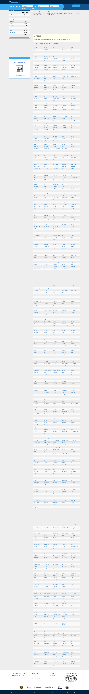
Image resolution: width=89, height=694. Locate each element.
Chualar (72, 175)
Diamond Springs (37, 222)
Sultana (45, 601)
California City (36, 140)
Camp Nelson (46, 148)
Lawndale (36, 376)
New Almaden (73, 444)
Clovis (63, 184)
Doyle (35, 228)
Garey (63, 296)
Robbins (54, 542)
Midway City (36, 420)
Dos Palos (64, 224)
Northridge (73, 455)
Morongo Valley (47, 435)
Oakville (63, 460)
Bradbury (35, 123)
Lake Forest (73, 368)
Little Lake (46, 383)
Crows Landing (73, 204)
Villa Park (45, 637)
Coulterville (73, 197)
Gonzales (36, 305)
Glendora (35, 303)
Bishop (45, 109)
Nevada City (64, 444)
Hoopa (63, 332)
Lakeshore (36, 372)
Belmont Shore (56, 98)
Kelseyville (64, 350)
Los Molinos (73, 392)
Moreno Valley (73, 433)
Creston (45, 204)
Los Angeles (46, 392)
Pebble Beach (55, 482)
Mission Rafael (46, 424)
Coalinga (45, 186)
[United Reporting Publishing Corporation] (21, 687)
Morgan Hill (36, 435)
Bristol (35, 127)
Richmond (73, 535)
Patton (72, 480)
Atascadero (36, 80)
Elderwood (73, 244)
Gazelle (54, 299)
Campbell (72, 148)
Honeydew (46, 332)
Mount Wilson (46, 440)
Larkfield (45, 374)
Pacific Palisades (74, 471)
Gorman (54, 305)
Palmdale (45, 475)
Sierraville (63, 584)
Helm (72, 323)
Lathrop (63, 374)
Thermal (72, 612)
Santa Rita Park (56, 573)
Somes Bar (64, 588)
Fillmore (63, 262)
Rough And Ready (74, 546)
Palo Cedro (64, 475)
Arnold (45, 76)
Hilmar (63, 328)
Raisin (54, 507)
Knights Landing (47, 356)
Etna (54, 253)
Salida (54, 550)
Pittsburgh (64, 493)
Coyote (72, 199)
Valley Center (36, 633)
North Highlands (37, 453)
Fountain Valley (37, 288)
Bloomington (55, 111)
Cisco (54, 177)
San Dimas (46, 557)
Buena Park (46, 131)
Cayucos (45, 166)
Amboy (45, 65)
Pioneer (72, 491)
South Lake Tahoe (37, 593)
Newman (45, 449)
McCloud (45, 411)
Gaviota (45, 299)
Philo (63, 487)
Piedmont (36, 489)
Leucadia (72, 379)
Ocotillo (63, 462)
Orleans (72, 469)
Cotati (45, 197)
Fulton (54, 294)
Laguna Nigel (64, 365)
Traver (72, 618)
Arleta (72, 74)
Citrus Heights (64, 177)
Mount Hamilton (56, 438)
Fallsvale (54, 257)
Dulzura (35, 230)
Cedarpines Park (37, 168)
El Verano (63, 244)
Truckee (72, 621)
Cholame (55, 175)
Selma (45, 579)
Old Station (36, 464)
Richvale (35, 537)
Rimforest (55, 537)
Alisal (63, 56)
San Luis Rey (46, 564)
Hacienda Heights (56, 316)
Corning (63, 193)
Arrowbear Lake (65, 76)
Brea (35, 125)
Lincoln (54, 381)
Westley (35, 652)
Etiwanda (45, 253)
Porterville (46, 502)
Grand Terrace (36, 308)
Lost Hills (63, 394)
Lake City (55, 368)
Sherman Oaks (73, 582)
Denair (63, 217)
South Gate (73, 590)
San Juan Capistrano (48, 562)
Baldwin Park (55, 87)
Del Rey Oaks (64, 215)
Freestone (36, 290)
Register (49, 2)
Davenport (46, 213)
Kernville (45, 352)
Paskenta (54, 480)
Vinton (72, 637)
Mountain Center (56, 440)
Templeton (36, 612)
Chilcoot (54, 173)
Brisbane (72, 125)
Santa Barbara (73, 568)
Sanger (54, 568)
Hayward (72, 321)
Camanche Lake (37, 146)
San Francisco (64, 557)
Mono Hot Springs (74, 427)
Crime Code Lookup (36, 678)
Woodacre (73, 659)
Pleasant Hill (46, 498)
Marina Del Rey (65, 407)
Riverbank (72, 539)
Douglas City (46, 226)
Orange (54, 467)
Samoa (45, 553)
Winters (45, 659)
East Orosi (72, 235)
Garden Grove (36, 296)
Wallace (63, 641)
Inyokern (63, 341)
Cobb (63, 186)
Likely (45, 381)
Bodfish (35, 116)
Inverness (55, 341)
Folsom (35, 266)
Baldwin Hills (46, 87)
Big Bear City (46, 105)
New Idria (35, 447)
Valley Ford (46, 633)
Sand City (46, 568)
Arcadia (35, 74)
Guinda (35, 316)
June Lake (55, 348)
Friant (63, 292)
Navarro (54, 444)
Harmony (63, 319)
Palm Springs (36, 475)
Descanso (72, 217)
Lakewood (64, 372)
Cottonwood (64, 197)
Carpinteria (46, 159)
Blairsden (72, 109)
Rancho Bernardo (37, 524)
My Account (71, 2)
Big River (45, 107)
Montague (46, 429)
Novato (45, 458)
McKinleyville (64, 411)
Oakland (45, 460)
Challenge (36, 170)
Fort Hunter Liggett (65, 268)
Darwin (35, 213)
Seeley (72, 577)
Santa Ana (63, 568)
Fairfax (54, 255)
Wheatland (73, 652)
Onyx (45, 467)
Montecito (46, 431)
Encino (45, 250)
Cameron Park (64, 146)
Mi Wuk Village (65, 418)
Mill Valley (64, 420)
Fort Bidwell (46, 268)
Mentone (72, 415)
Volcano (54, 641)
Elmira (35, 248)
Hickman (45, 328)
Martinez (54, 409)
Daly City (45, 210)
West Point (46, 650)
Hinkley (35, 330)
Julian (45, 348)
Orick (54, 469)
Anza (71, 69)
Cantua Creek (46, 153)
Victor (54, 635)
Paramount (73, 478)
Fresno (54, 292)
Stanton (63, 596)
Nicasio (72, 449)
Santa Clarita (46, 570)
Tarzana (63, 607)
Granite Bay (46, 308)
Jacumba (72, 343)
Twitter (22, 675)
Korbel (63, 356)
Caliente (72, 138)
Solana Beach (36, 588)
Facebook (16, 675)
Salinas (63, 550)
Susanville (36, 605)
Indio (35, 341)
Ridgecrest (46, 537)
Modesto (72, 424)
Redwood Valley (65, 533)
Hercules (45, 325)
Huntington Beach (37, 336)
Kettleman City (64, 352)
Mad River (72, 399)
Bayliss (35, 94)
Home (31, 2)
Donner (45, 224)
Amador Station (37, 65)
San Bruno (46, 555)
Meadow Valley (37, 413)
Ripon (63, 539)
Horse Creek (46, 334)
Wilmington (46, 656)
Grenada (45, 312)
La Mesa (35, 361)
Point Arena (73, 498)
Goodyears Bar (47, 305)
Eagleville (63, 233)
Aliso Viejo (73, 56)
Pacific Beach (64, 471)
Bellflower (73, 96)
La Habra (54, 359)
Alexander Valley (47, 56)
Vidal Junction (73, 635)
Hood (54, 332)
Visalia (35, 641)
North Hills (46, 453)
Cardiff (35, 157)
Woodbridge (36, 661)
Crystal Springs (37, 206)
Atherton (45, 80)
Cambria (54, 146)
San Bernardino (37, 555)
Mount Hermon (65, 438)
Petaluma (63, 484)
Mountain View (47, 442)
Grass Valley (64, 308)
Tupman (72, 623)
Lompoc (72, 388)
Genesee (63, 299)
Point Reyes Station (37, 500)
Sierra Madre (55, 584)
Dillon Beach (46, 222)
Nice (35, 451)
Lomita (63, 388)
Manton (63, 403)
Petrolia (72, 484)
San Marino (64, 564)
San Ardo (72, 553)
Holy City (63, 330)
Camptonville (55, 150)
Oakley (54, 460)
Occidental (73, 460)
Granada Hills (73, 305)
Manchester (36, 403)
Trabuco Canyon (47, 618)
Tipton (35, 616)
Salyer (35, 553)
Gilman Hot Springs (37, 301)
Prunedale (64, 504)
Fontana (45, 266)
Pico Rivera (73, 487)
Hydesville (73, 336)
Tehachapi (46, 609)
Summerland (55, 601)
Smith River (64, 586)
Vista (45, 641)
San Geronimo (36, 559)
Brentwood (46, 125)
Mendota (45, 415)
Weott (72, 645)
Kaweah (35, 350)
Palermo (63, 473)
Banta (63, 89)
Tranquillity (64, 618)
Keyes (72, 352)
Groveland (73, 312)
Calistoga (35, 144)
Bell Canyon (55, 96)
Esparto (72, 250)
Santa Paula (46, 573)
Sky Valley (46, 586)
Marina (54, 407)
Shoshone (46, 584)
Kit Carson (55, 354)
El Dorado (72, 239)
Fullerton (45, 294)
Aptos (54, 71)
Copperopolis (46, 193)
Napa (35, 444)
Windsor (35, 659)
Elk (53, 246)
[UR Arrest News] (59, 687)
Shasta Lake (36, 582)
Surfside (72, 603)
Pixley (72, 493)
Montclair (63, 429)
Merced (35, 418)
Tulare (45, 623)
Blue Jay (72, 111)
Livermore (36, 385)
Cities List (37, 2)
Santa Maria (73, 570)
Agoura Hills (36, 51)
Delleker (54, 217)
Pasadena (46, 480)
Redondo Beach (37, 533)
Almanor (63, 58)
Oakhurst (35, 460)
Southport (64, 593)
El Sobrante (46, 244)
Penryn (35, 484)
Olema (45, 464)
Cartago (63, 159)
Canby (63, 150)
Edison (72, 237)
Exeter (72, 253)
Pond (54, 500)
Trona (63, 621)
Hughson (55, 334)
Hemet (35, 325)
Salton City (73, 550)
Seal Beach (55, 577)
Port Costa (73, 500)
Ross (54, 546)
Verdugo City (46, 635)
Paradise (63, 478)
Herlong (54, 325)
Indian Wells (73, 339)
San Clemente (73, 555)
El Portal (72, 242)
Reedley (72, 533)
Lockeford (55, 385)
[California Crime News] (49, 687)
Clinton (35, 184)
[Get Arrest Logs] (38, 687)
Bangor (45, 89)
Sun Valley (73, 601)
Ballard (72, 87)
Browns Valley (36, 129)
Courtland (36, 199)
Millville (35, 422)
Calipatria (72, 140)
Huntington (73, 334)
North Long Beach (65, 453)
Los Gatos (64, 392)
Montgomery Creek (74, 431)
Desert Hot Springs (47, 219)
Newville (63, 449)
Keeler (45, 350)
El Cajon (45, 239)
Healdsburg (36, 323)
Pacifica (35, 473)
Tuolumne (55, 623)
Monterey (55, 431)
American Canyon (56, 65)
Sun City (63, 601)
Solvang (54, 588)
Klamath (63, 354)
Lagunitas (35, 368)
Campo (35, 150)
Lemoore (63, 379)
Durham (35, 233)
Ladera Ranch (73, 363)
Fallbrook (35, 257)
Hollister (45, 330)
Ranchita (72, 507)
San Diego (36, 557)
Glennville (55, 303)
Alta (53, 60)
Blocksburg (36, 111)
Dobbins (35, 224)
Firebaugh (36, 264)
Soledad (45, 588)
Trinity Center (55, 621)
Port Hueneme (36, 502)
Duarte (54, 228)
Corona (72, 193)
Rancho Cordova (56, 524)
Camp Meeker (36, 148)
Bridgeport (55, 125)
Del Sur (72, 215)
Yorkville (72, 663)
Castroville (64, 164)
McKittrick (72, 411)
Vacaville (54, 631)
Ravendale (36, 530)
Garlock (72, 296)
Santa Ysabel (46, 575)
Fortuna (63, 285)
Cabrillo (35, 138)
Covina (54, 199)
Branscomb (64, 123)
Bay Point (72, 91)
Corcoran (55, 193)
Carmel (63, 157)
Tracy (54, 618)
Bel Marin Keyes (74, 94)
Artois (54, 78)
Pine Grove (73, 489)
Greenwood (36, 312)
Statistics (43, 2)
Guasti (54, 314)
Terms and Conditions (25, 692)
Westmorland (55, 652)
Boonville (63, 118)
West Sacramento (56, 650)
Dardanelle (73, 210)
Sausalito (72, 575)
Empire (72, 248)
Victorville (64, 635)
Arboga (63, 71)
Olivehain (55, 464)
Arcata (45, 74)
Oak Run (63, 458)
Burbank (63, 131)
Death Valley (73, 213)
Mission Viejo (55, 424)
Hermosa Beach (65, 325)
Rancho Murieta (37, 527)
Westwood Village (65, 652)
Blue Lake (36, 114)
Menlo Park (64, 415)
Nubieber (55, 458)
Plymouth (63, 498)
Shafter (63, 579)
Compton (72, 190)
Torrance (35, 618)
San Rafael (64, 566)
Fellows (63, 259)
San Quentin (55, 566)
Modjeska (36, 427)
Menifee (54, 415)
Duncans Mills (46, 230)
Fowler (54, 288)
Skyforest (55, 586)
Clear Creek (73, 179)
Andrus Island (55, 67)
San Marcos (55, 564)
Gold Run (63, 303)
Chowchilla (64, 175)
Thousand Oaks (47, 614)
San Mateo (36, 566)
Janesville (55, 345)
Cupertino (72, 206)
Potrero (63, 502)
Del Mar (35, 215)
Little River (55, 383)
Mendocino (36, 415)
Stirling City (55, 598)
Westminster (46, 652)
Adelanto (72, 47)
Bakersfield (73, 85)
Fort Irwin (72, 268)
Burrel (54, 134)
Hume (63, 334)
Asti (71, 78)
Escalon (54, 250)
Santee (54, 575)
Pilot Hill (63, 489)
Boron (72, 118)
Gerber (72, 299)
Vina (54, 637)
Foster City (73, 285)
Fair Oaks (35, 255)
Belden (35, 96)
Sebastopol (64, 577)
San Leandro (55, 562)
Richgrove (64, 535)
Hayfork (63, 321)
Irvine (72, 341)
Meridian (45, 418)
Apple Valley (36, 71)
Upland (35, 631)
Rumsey (54, 548)
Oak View (72, 458)
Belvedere (64, 98)
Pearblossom (46, 482)
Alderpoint (36, 56)
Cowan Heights (65, 199)
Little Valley (64, 383)
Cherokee (64, 170)
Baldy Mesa (64, 87)
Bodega (63, 114)
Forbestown (55, 266)
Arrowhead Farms (74, 76)
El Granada (46, 242)
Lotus (72, 394)
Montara (54, 429)
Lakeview (55, 372)
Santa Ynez (36, 575)
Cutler (35, 208)
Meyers (54, 418)
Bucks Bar (64, 129)
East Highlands (37, 235)
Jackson (63, 343)
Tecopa (35, 609)
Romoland (55, 544)
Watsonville (73, 643)
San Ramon (73, 566)
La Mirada (46, 361)
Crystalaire (46, 206)
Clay (54, 179)
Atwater (54, 80)
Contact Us (64, 2)
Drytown (45, 228)
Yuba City (55, 665)
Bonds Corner (64, 116)
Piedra (45, 489)
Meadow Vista (46, 413)
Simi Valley (36, 586)
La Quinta (35, 363)
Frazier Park (64, 288)
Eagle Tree (55, 233)
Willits (72, 654)
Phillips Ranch (46, 487)
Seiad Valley (36, 579)
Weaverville (36, 645)
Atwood (63, 80)
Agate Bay (64, 49)
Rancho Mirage (73, 524)
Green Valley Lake (47, 310)
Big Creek (64, 105)
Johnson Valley (74, 345)
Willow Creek (36, 656)
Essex (35, 253)
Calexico (63, 138)
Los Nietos (36, 394)
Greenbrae (55, 310)
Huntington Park (47, 336)
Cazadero (55, 166)
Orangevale (73, 467)
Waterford (64, 643)
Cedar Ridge (73, 166)
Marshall (45, 409)
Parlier (35, 480)
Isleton (45, 343)
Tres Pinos (36, 621)
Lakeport (72, 370)
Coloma (72, 188)
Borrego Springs (37, 120)
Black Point (55, 109)
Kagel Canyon (73, 348)
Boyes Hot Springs (74, 120)
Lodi (71, 385)
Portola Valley (55, 502)
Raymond (46, 530)
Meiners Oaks (73, 413)
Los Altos (35, 392)
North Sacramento (47, 455)
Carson (54, 159)
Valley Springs (56, 633)
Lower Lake (36, 396)
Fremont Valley (56, 290)
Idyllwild (35, 339)
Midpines (72, 418)
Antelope (55, 69)
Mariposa (35, 409)
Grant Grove (55, 308)
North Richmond (37, 455)
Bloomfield (46, 111)
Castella (45, 164)
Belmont (45, 98)
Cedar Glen (64, 166)
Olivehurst (64, 464)
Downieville (73, 226)
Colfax (54, 188)
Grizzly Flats (64, 312)
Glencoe (63, 301)
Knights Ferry (36, 356)
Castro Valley (55, 164)
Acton (54, 47)
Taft (71, 605)
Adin (35, 49)
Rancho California (47, 524)
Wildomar (64, 654)
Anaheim (63, 65)
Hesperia (72, 325)
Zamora (35, 667)
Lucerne (54, 396)
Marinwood (73, 407)
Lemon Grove (55, 379)
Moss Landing (73, 435)
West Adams (36, 647)
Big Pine (35, 107)
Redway (45, 533)
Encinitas (35, 250)
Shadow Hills (55, 579)
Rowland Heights (47, 548)
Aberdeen (36, 47)
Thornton (35, 614)
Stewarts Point (36, 598)
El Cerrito (63, 239)
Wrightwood (73, 661)
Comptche (64, 190)
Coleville (45, 188)
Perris (45, 484)
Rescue (35, 535)
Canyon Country (65, 153)
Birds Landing (36, 109)
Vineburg (63, 637)
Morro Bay (55, 435)
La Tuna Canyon (47, 363)
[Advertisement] (19, 47)
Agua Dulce (55, 51)
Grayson (35, 310)
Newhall (35, 449)
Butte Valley (46, 136)
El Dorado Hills (37, 242)
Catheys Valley (37, 166)
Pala (54, 473)
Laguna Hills (55, 365)
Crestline (35, 204)
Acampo (45, 47)
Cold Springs (36, 188)
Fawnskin (35, 259)
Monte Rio (73, 429)
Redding (63, 530)
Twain (54, 626)
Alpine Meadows (47, 60)
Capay (45, 155)
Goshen (63, 305)
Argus (54, 74)
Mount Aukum (36, 438)
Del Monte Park (47, 215)
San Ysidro (36, 568)
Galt (62, 294)
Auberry (72, 80)
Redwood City (56, 533)
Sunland (35, 603)
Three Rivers (64, 614)
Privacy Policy (53, 677)
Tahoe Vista (46, 607)
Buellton (35, 131)
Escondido (64, 250)
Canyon (54, 153)
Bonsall (54, 118)
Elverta (45, 248)
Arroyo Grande (37, 78)
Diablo (54, 219)
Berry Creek (73, 100)
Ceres (63, 168)
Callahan (45, 144)
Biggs (63, 107)
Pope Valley (64, 500)
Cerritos (72, 168)
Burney (35, 134)
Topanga (63, 616)
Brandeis (54, 123)
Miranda (72, 422)
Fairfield (63, 255)
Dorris (54, 224)
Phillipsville (55, 487)
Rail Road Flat (46, 507)
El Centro (55, 239)
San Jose (72, 559)
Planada (54, 495)
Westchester (73, 650)
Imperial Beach (65, 339)
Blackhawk (64, 109)
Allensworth (55, 58)
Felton (72, 259)
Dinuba (54, 222)
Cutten (45, 208)
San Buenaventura (56, 555)
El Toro (54, 244)
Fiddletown (46, 262)
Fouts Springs (46, 288)
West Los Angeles (37, 650)
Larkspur (54, 374)
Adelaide (63, 47)
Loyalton (45, 396)
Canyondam (36, 155)
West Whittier (64, 650)
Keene (54, 350)
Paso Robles (64, 480)
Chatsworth (55, 170)
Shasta (72, 579)
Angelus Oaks (73, 67)
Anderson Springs (47, 67)
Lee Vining (64, 376)
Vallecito (63, 631)
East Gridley (73, 233)
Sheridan (63, 582)
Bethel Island (36, 103)
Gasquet (35, 299)
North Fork (73, 451)
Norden (63, 451)
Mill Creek (55, 420)
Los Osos (55, 394)
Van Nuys (63, 633)
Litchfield (35, 383)
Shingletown (36, 584)
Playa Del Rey (73, 495)
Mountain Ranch (37, 442)
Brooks (72, 127)
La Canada (36, 359)
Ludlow (72, 396)
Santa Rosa (64, 573)
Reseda (45, 535)
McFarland (55, 411)
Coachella (36, 186)
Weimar (45, 645)
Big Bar (63, 103)
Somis (72, 588)
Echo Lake (55, 237)
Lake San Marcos (56, 370)
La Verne (54, 363)
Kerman (35, 352)
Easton (45, 237)
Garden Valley (46, 296)
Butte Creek (73, 134)
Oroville (45, 471)
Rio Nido (35, 539)
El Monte (54, 242)
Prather (45, 504)
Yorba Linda (64, 663)
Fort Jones (36, 285)
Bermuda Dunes (65, 100)
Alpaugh (72, 58)
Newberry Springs (56, 447)
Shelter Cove (55, 582)
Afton (54, 49)
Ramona (63, 507)
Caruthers (72, 159)
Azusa (45, 85)
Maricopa (35, 407)
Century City (55, 168)
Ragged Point (36, 507)
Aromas (54, 76)
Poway (35, 504)
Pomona (45, 500)
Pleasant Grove (37, 498)
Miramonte (64, 422)
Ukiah (54, 628)
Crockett (54, 204)
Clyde (72, 184)
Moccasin (63, 424)
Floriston (72, 264)
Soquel (45, 590)
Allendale (46, 58)
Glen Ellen (55, 301)
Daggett (72, 208)
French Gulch (36, 292)
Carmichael (36, 159)
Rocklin (63, 542)
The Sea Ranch (65, 612)
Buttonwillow (55, 136)
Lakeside (45, 372)
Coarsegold (55, 186)
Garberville (73, 294)
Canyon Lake (73, 153)
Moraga (54, 433)
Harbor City (55, 319)
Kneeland (72, 354)
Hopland (72, 332)
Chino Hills (46, 175)
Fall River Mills (73, 255)
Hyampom (64, 336)
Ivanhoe (54, 343)
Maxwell (72, 409)
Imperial (54, 339)
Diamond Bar (73, 219)
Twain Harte (64, 626)
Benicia (35, 100)
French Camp (64, 290)
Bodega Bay (73, 114)
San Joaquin (64, 559)
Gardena (54, 296)
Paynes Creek (36, 482)
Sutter (45, 605)
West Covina (55, 647)
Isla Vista (35, 343)
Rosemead (36, 546)
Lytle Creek (55, 399)
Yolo (54, 663)
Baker (63, 85)
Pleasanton (55, 498)
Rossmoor (64, 546)
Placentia (35, 495)
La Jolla (72, 359)
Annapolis (46, 69)
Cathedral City (73, 164)
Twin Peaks (46, 628)
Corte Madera (73, 195)
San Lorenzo (64, 562)
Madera (45, 401)
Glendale (72, 301)
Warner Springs (47, 643)
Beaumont (55, 94)
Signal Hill (72, 584)
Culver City (64, 206)
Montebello (36, 431)
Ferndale (35, 262)
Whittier (54, 654)
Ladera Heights (65, 363)
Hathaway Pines (37, 321)
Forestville (73, 266)
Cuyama (54, 208)
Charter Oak (46, 170)
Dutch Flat (46, 233)
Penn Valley (64, 482)
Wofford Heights (65, 659)
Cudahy (54, 206)
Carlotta (45, 157)
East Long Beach (56, 235)
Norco (54, 451)
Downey (63, 226)
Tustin (45, 626)
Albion (72, 54)
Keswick (54, 352)
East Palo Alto (36, 237)
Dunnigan (63, 230)
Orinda (63, 469)
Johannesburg (64, 345)
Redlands (72, 530)
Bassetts (63, 91)
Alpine (35, 60)
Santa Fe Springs (65, 570)
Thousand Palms (56, 614)
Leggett (35, 379)
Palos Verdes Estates (48, 478)
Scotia (35, 577)
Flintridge (63, 264)
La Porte (63, 361)
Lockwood (64, 385)
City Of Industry (74, 177)
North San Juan (56, 455)
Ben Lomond (73, 98)
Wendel (63, 645)
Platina (63, 495)
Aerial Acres (46, 49)
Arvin (63, 78)
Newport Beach (56, 449)
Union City (64, 628)
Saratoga (63, 575)
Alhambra (55, 56)
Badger (54, 85)
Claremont (36, 179)
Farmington (73, 257)
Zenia (45, 667)
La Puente (72, 361)
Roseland (72, 544)
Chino (35, 175)
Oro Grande (36, 471)
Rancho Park (55, 527)
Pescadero (55, 484)
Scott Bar (45, 577)
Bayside (45, 94)
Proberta (54, 504)
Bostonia (45, 120)
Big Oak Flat (73, 105)
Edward (35, 239)
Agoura (72, 49)
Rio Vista (54, 539)
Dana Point (55, 210)
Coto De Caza (55, 197)
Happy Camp (46, 319)
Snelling (72, 586)
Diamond (63, 219)
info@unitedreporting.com (15, 692)
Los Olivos (46, 394)
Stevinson (72, 596)
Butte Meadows (37, 136)
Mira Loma (55, 422)
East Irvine (46, 235)
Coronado (46, 195)
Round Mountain (37, 548)
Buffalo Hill (55, 131)
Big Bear (35, 105)
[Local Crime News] (29, 687)
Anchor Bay (73, 65)
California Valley (56, 140)
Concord (35, 193)
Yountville (36, 665)
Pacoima (45, 473)
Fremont (45, 290)
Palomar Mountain (37, 478)
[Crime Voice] (67, 687)
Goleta (72, 303)
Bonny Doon (46, 118)
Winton (54, 659)
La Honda (63, 359)
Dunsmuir (72, 230)
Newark (45, 447)
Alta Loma (72, 60)
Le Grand (55, 376)
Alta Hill (63, 60)
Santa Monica (36, 573)
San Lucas (72, 562)
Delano (35, 217)
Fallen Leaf (46, 257)
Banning (54, 89)
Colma (63, 188)
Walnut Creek (36, 643)
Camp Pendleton (56, 148)
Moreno (63, 433)
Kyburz (72, 356)
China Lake (64, 173)
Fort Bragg (55, 268)
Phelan (35, 487)
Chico (45, 173)
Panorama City (56, 478)
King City (35, 354)
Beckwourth (64, 94)
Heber (45, 323)
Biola (71, 107)
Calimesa (63, 140)
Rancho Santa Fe (65, 527)
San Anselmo (64, 553)
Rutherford (64, 548)
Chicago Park (36, 173)
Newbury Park (64, 447)
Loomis (54, 390)
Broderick (55, 127)
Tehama (54, 609)
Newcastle (73, 447)
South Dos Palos (65, 590)
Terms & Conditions (53, 675)
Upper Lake (46, 631)
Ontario (35, 467)
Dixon (72, 222)
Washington (55, 643)
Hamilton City (73, 316)
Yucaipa (63, 665)
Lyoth (45, 399)
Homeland (73, 330)
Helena (54, 323)
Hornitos (35, 334)
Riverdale (35, 542)
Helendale (64, 323)
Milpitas (45, 422)
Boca (54, 114)
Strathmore (36, 601)
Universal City (73, 628)
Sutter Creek (55, 605)
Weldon (54, 645)
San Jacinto (55, 559)
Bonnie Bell (36, 118)
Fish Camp (46, 264)
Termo (45, 612)
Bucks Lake (73, 129)
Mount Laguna (73, 438)
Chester (72, 170)
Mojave (54, 427)
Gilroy (45, 301)
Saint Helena (46, 550)
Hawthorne (55, 321)
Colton (35, 190)
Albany (63, 54)
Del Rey (54, 215)
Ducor (72, 228)
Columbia (46, 190)
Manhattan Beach (47, 403)
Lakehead (63, 370)
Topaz (72, 616)
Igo (44, 339)
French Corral (73, 290)
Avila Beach (36, 85)
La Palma (55, 361)
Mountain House (65, 440)
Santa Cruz (55, 570)
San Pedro (46, 566)
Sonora (35, 590)
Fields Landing (56, 262)
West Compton (47, 647)
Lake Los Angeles (47, 370)
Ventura (35, 635)
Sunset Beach (64, 603)
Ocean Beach (36, 462)
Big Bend (55, 105)
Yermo (35, 663)
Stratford (72, 598)
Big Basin (72, 103)
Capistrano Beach (65, 155)
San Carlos (64, 555)
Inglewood (46, 341)
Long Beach (36, 390)
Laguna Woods (74, 365)
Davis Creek (64, 213)
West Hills (64, 647)
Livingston (46, 385)
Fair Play (45, 255)
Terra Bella (55, 612)
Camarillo (46, 146)
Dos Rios (72, 224)
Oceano (45, 462)
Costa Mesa (36, 197)
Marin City (46, 407)
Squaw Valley (46, 596)
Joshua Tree (36, 348)
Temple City (73, 609)
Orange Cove (64, 467)
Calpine (63, 144)
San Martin (73, 564)
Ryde (72, 548)
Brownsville (46, 129)
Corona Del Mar (37, 195)
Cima (45, 177)
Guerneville (73, 314)
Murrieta (63, 442)
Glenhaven (46, 303)
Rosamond (64, 544)
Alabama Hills (36, 54)
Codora (72, 186)
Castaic (35, 164)
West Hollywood (74, 647)
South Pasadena (47, 593)
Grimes (54, 312)
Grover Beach (36, 314)
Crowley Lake (64, 204)
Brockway (46, 127)
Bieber (54, 103)
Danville (63, 210)
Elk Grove (72, 246)
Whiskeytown (36, 654)
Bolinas (45, 116)
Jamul (45, 345)
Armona (35, 76)
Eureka (63, 253)
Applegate (46, 71)
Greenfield (64, 310)
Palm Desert (73, 473)
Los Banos (55, 392)
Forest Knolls (64, 266)
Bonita (72, 116)
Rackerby (72, 504)
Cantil (35, 153)
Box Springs (64, 120)
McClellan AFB (37, 411)
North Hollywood (56, 453)
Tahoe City (36, 607)
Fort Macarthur (47, 285)
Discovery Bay (64, 222)
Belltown (35, 98)
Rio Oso (45, 539)
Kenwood (72, 350)
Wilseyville (55, 656)
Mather (63, 409)
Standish (54, 596)
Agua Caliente (46, 51)
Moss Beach (64, 435)
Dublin (63, 228)
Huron (54, 336)
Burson (63, 134)
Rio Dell (63, 537)
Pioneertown (36, 493)
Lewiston (35, 381)
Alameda (45, 54)
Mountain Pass (73, 440)
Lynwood (35, 399)
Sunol (54, 603)
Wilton (63, 656)
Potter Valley (73, 502)
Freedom (72, 288)
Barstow (35, 91)
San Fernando (55, 557)
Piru (44, 493)
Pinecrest (45, 491)
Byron (63, 136)
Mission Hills (36, 424)
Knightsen (55, 356)
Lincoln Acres (64, 381)
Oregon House (47, 469)
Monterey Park (64, 431)
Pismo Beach (55, 493)
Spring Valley (73, 593)
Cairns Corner (46, 138)
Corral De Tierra (56, 195)
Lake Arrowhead (47, 368)
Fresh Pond (46, 292)
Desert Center (36, 219)
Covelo (45, 199)
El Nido (63, 242)
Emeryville (64, 248)
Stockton (63, 598)
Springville (36, 596)
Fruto (35, 294)
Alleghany (36, 58)
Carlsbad (55, 157)
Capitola (72, 155)
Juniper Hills (64, 348)
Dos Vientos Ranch (37, 226)
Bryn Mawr (55, 129)
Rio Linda (72, 537)
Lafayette (35, 365)
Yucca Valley (73, 665)
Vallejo (72, 631)
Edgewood (64, 237)
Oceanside (55, 462)
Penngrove (73, 482)
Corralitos (64, 195)
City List (35, 675)
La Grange (46, 359)
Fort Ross (55, 285)
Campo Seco (46, 150)
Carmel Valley (73, 157)
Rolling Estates (37, 544)
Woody (63, 661)
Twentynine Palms (74, 626)
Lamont (72, 372)
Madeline (35, 401)
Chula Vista (36, 177)
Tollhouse (46, 616)
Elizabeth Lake (46, 246)
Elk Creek (63, 246)
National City (46, 444)
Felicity (54, 259)
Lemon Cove (46, 379)
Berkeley (54, 100)
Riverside (45, 542)
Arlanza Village (65, 74)
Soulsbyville (55, 590)
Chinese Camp (73, 173)
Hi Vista (35, 328)
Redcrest (55, 530)
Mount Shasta (36, 440)
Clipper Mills (55, 184)
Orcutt (35, 469)
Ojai (71, 462)
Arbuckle (72, 71)
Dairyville (35, 210)
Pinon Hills (64, 491)
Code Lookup (56, 2)
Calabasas (55, 138)
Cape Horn (55, 155)
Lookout (45, 390)
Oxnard (54, 471)
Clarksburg (46, 179)
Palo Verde (73, 475)
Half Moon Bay (64, 316)
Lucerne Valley (65, 396)
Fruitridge (72, 292)
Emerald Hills (55, 248)
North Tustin (64, 455)
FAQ (77, 2)
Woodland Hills (56, 661)
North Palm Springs (74, 453)
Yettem (45, 663)
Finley (72, 262)
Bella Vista (64, 96)
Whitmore (46, 654)
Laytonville (46, 376)
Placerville (46, 495)
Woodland (46, 661)
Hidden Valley (56, 328)
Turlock (35, 626)
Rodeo (72, 542)
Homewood (36, 332)
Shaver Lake (46, 582)
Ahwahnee (73, 51)
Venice (72, 633)
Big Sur (54, 107)
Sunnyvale (46, 603)
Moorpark (46, 433)
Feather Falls (46, 259)
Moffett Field (46, 427)
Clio (44, 184)
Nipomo (45, 451)
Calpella (54, 144)
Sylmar (63, 605)
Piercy (54, 489)
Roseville (45, 546)
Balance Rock (36, 87)
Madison (54, 401)
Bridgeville (64, 125)
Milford (45, 420)
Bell (44, 96)
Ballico (35, 89)
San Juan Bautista (37, 562)
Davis (54, 213)
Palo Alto (55, 475)
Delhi (45, 217)
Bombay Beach (56, 116)
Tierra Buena (73, 614)
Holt (54, 330)
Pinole (54, 491)
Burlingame (73, 131)
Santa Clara (36, 570)
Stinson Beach (46, 598)
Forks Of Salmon (37, 268)
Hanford (35, 319)
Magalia (63, 401)
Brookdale (64, 127)
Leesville (72, 376)
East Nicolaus (64, 235)
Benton (45, 100)
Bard (71, 89)
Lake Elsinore (64, 368)
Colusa (54, 190)
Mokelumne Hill (65, 427)
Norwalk (35, 458)
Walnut (72, 641)
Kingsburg (46, 354)
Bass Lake (46, 91)
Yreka (45, 665)
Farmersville (64, 257)
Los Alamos (73, 390)
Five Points (55, 264)
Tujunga (35, 623)
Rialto (54, 535)
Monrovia (35, 429)
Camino (72, 146)
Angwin (35, 69)
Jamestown (36, 345)
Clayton (63, 179)
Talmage (54, 607)
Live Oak (72, 383)
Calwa (72, 144)
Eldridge (35, 246)
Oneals (72, 464)
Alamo (54, 54)
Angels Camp (64, 67)
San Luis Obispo (37, 564)
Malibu (72, 401)
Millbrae (72, 420)
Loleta (35, 388)
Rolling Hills (46, 544)
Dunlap (54, 230)
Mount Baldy (46, 438)
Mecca (54, 413)
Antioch (63, 69)
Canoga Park (73, 150)
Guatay (63, 314)
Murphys (54, 442)
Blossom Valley (65, 111)
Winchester (73, 656)
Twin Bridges (36, 628)
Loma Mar (55, 388)
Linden (72, 381)
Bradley (45, 123)
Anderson (36, 67)
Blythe (45, 114)
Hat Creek (72, 319)
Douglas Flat (55, 226)
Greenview (73, 310)
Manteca (54, 403)
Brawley (72, 123)
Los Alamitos (64, 390)
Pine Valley (36, 491)
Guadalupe (46, 314)
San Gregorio (46, 559)
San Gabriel (73, 557)
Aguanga (63, 51)
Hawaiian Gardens (47, 321)
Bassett (54, 91)
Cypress (63, 208)
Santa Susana (73, 573)
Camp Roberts (64, 148)
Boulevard (55, 120)
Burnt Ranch (46, 134)
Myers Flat (73, 442)
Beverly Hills (46, 103)
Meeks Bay (64, 413)
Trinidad (45, 621)
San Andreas (55, 553)
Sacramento (36, 550)
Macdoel (63, 399)
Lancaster (36, 374)
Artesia (45, 78)
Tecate (72, 607)
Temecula (64, 609)
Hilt (71, 328)
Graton (72, 308)
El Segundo (36, 244)
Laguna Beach (46, 365)
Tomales (54, 616)
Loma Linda (46, 388)
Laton (72, 374)
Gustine (45, 316)
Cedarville (46, 168)
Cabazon (72, 136)
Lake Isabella (36, 370)
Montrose (36, 433)
